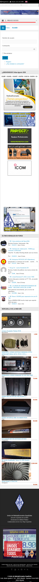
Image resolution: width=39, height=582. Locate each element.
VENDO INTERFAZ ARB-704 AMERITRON (14, 417)
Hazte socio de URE (17, 1)
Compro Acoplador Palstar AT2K (11, 331)
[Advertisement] (19, 191)
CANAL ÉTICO (29, 566)
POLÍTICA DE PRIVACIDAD (19, 564)
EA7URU (14, 293)
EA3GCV (14, 304)
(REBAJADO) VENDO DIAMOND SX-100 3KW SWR (17, 375)
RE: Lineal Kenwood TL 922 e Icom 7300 (22, 277)
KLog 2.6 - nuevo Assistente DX (19, 268)
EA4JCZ (14, 245)
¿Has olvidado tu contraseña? (15, 64)
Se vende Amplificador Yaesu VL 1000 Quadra (15, 460)
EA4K (13, 273)
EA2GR (14, 282)
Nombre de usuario (8, 38)
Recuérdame (8, 53)
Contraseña (6, 45)
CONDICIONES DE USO (7, 564)
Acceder (5, 58)
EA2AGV (14, 256)
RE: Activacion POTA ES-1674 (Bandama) (22, 259)
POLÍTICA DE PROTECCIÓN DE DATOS (16, 566)
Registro (8, 62)
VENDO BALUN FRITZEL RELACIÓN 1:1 (14, 396)
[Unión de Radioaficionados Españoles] (19, 12)
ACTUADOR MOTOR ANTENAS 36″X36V (14, 439)
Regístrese (6, 1)
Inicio (8, 28)
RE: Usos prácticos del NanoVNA (19, 241)
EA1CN (14, 263)
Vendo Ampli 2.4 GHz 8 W (9, 481)
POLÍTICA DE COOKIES (32, 564)
